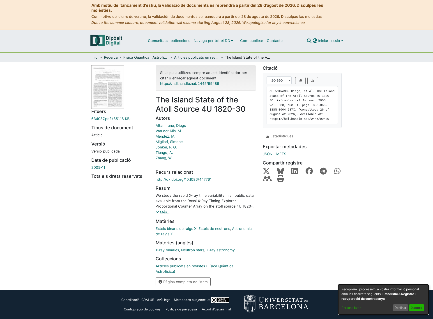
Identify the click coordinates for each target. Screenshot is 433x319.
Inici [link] (95, 57)
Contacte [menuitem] (275, 40)
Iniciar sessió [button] (329, 40)
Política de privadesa (181, 309)
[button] (309, 40)
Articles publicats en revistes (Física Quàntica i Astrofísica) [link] (196, 57)
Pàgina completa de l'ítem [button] (185, 282)
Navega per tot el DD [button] (212, 40)
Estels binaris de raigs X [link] (176, 228)
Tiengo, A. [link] (164, 152)
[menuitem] (213, 40)
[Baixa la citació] (312, 80)
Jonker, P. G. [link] (166, 147)
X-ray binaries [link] (167, 250)
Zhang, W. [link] (164, 158)
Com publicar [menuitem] (251, 40)
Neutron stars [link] (192, 250)
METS (281, 154)
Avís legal (164, 300)
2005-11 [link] (98, 167)
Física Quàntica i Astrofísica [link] (145, 57)
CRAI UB (147, 300)
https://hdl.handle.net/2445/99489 (189, 83)
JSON (267, 154)
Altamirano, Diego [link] (171, 125)
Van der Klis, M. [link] (169, 131)
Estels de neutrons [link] (214, 228)
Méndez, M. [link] (165, 136)
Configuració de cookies (142, 309)
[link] (120, 118)
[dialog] (383, 299)
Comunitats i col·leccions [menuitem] (169, 40)
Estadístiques (281, 136)
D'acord (416, 308)
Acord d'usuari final (216, 309)
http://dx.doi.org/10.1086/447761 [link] (184, 179)
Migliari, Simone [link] (169, 141)
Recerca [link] (111, 57)
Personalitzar (351, 308)
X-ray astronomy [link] (220, 250)
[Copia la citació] (300, 80)
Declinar (400, 308)
